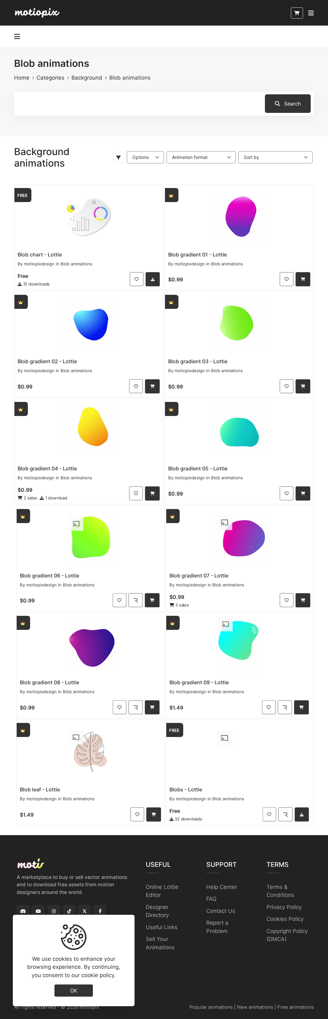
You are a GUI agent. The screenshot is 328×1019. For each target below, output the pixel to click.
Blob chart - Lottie (40, 254)
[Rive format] (135, 600)
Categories (50, 77)
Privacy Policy (284, 907)
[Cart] (297, 13)
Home (21, 77)
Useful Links (161, 927)
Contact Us (220, 911)
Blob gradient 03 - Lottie (197, 361)
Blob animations (76, 263)
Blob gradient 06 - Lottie (49, 575)
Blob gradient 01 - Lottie (197, 254)
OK (73, 990)
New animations (255, 1007)
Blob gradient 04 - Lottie (47, 468)
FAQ (211, 899)
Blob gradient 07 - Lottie (198, 575)
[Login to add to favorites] (137, 279)
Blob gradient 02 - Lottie (47, 361)
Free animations (295, 1007)
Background (86, 77)
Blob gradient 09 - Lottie (199, 682)
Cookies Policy (285, 919)
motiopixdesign (39, 263)
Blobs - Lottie (185, 789)
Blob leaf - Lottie (40, 789)
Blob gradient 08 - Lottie (49, 682)
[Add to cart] (303, 279)
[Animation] (88, 217)
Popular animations (211, 1007)
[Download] (153, 279)
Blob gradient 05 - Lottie (197, 468)
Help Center (221, 887)
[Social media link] (23, 911)
